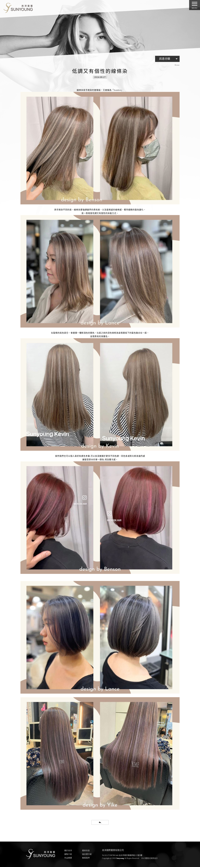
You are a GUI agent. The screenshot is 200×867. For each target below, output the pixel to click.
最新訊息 (86, 850)
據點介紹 (68, 854)
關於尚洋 (68, 850)
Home (177, 65)
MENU (194, 8)
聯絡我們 (86, 858)
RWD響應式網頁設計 (149, 858)
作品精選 (68, 858)
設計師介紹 (87, 854)
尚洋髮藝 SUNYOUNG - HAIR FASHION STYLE (17, 7)
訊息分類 (169, 58)
